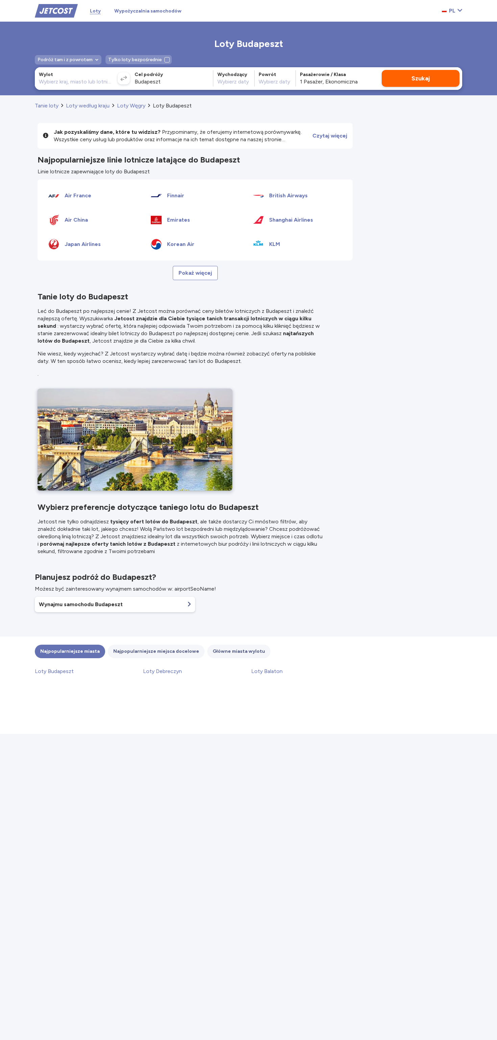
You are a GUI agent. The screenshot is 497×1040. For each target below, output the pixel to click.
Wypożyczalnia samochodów (148, 11)
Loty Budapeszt (54, 671)
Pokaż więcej (195, 273)
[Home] (56, 10)
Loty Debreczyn (162, 671)
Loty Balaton (267, 671)
